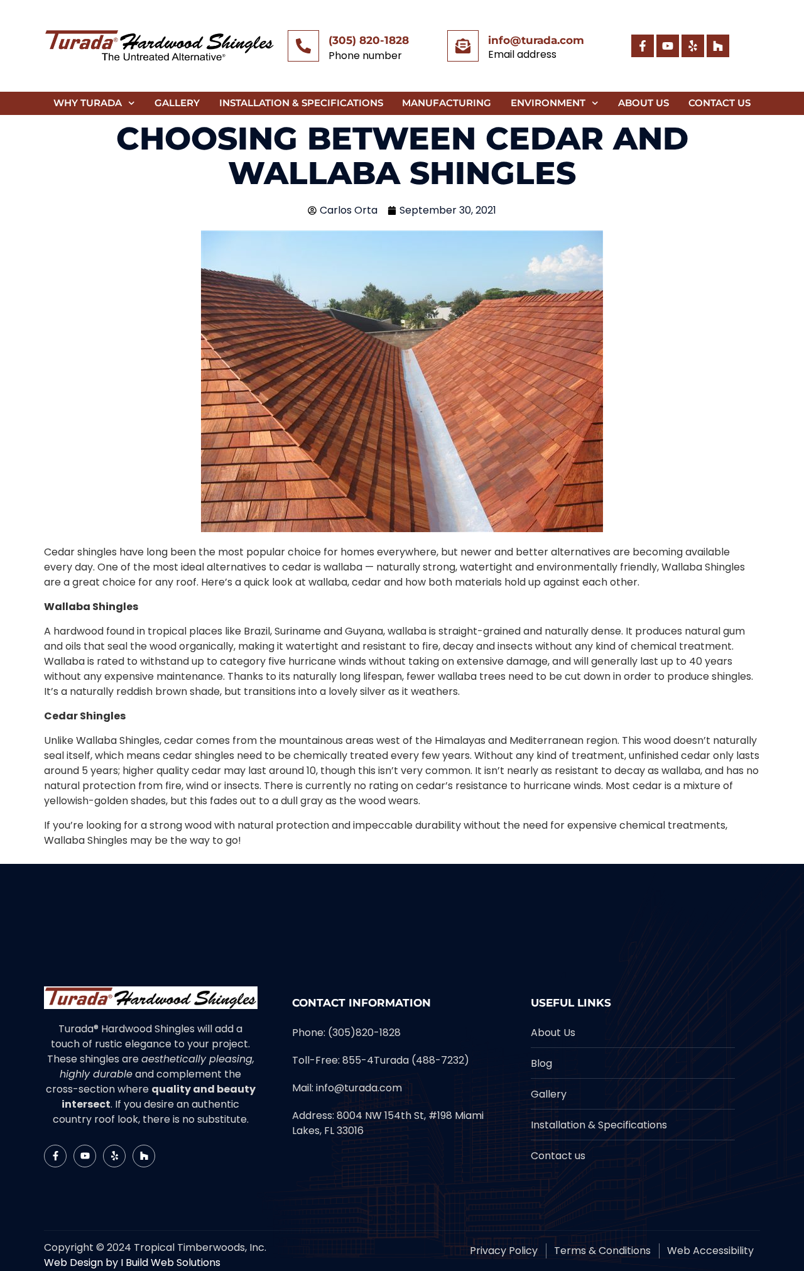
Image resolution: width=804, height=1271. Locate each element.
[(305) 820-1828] (303, 46)
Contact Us (719, 103)
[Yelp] (693, 46)
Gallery (177, 103)
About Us (643, 103)
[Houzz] (718, 46)
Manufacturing (446, 103)
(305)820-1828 (364, 1032)
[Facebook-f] (642, 46)
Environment (548, 103)
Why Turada (87, 103)
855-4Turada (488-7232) (405, 1060)
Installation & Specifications (301, 103)
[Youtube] (667, 46)
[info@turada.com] (463, 46)
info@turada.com (536, 40)
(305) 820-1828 (369, 40)
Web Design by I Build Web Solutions (132, 1262)
